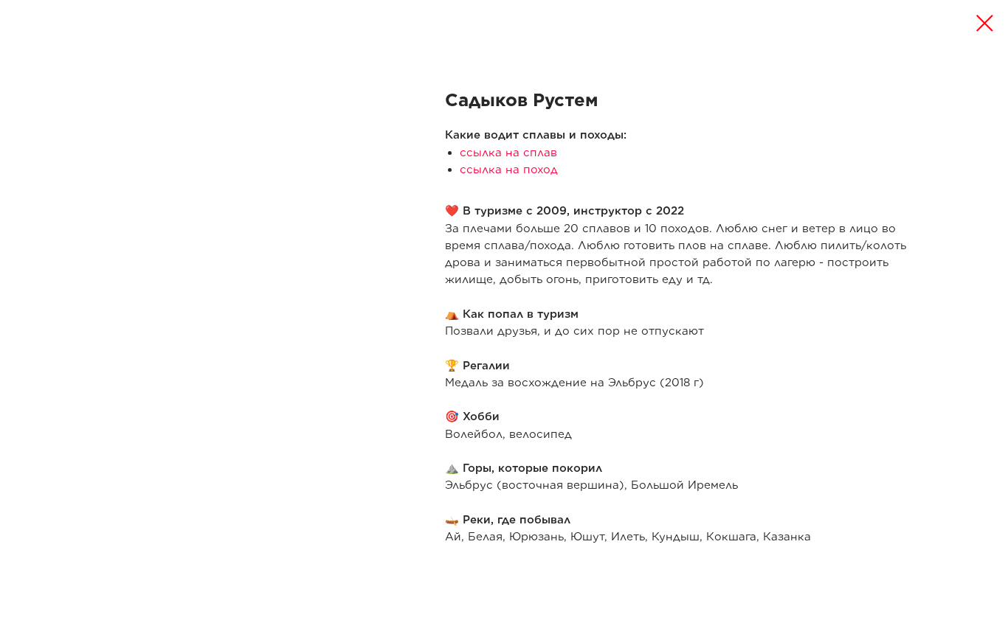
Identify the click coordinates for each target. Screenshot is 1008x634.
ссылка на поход (509, 169)
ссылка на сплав (508, 152)
